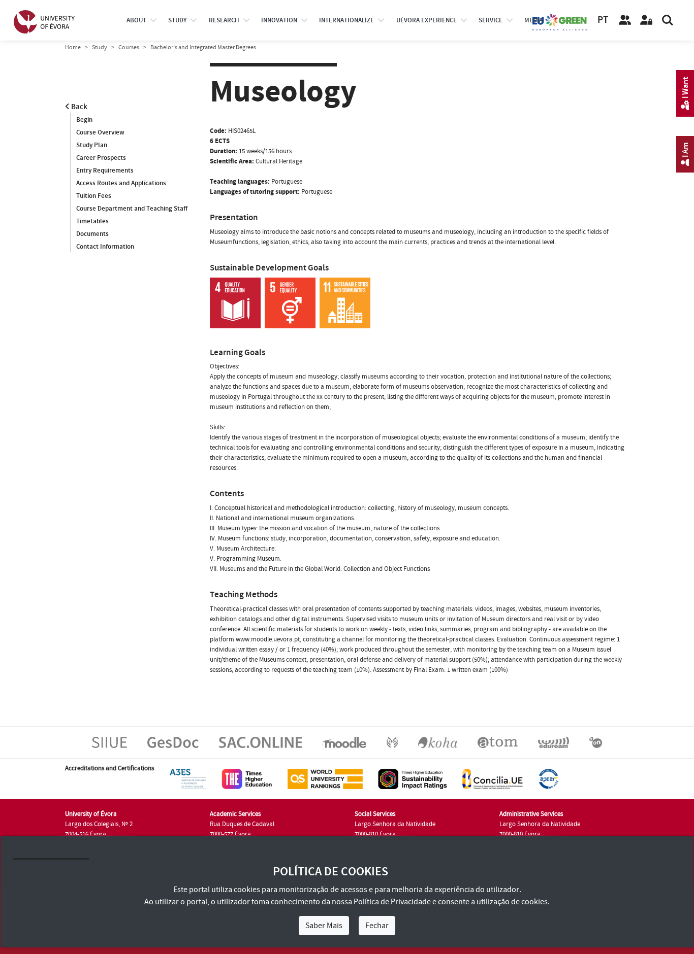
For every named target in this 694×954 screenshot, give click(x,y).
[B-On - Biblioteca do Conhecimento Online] (595, 741)
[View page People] (625, 20)
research (224, 20)
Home (73, 47)
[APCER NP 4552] (548, 778)
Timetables (92, 221)
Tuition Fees (93, 195)
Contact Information (105, 246)
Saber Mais (323, 926)
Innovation (279, 20)
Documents (92, 233)
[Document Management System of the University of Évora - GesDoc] (173, 741)
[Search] (667, 20)
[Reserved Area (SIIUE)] (646, 20)
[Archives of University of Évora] (498, 741)
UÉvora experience (426, 20)
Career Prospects (101, 157)
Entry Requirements (105, 170)
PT (602, 20)
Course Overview (100, 132)
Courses (128, 47)
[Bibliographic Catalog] (437, 741)
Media (533, 20)
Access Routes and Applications (121, 183)
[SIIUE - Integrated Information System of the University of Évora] (109, 741)
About (136, 20)
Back (78, 107)
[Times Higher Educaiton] (247, 778)
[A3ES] (188, 778)
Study (99, 47)
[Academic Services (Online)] (260, 741)
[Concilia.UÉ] (492, 778)
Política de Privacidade (392, 902)
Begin (84, 119)
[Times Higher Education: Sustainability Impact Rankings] (412, 778)
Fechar (377, 926)
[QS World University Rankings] (325, 778)
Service (490, 20)
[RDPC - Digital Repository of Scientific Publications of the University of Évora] (392, 741)
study (177, 20)
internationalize (346, 20)
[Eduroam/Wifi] (553, 741)
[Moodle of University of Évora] (344, 741)
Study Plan (91, 145)
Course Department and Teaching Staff (131, 208)
